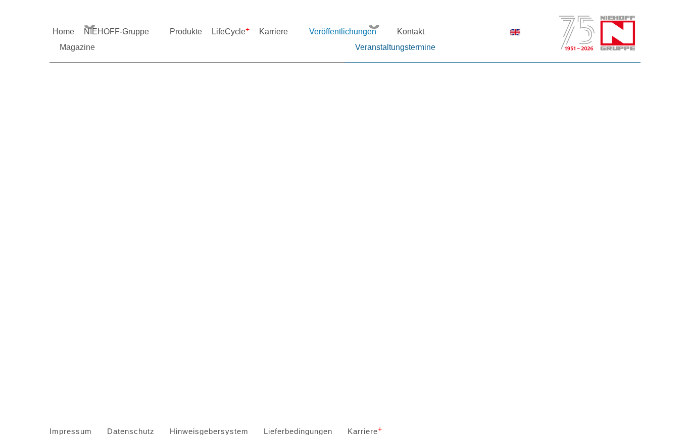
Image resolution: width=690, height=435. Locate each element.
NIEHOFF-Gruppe (116, 31)
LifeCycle (228, 31)
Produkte (186, 31)
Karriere (273, 31)
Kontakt (410, 31)
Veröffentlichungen (342, 31)
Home (63, 31)
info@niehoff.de (357, 254)
